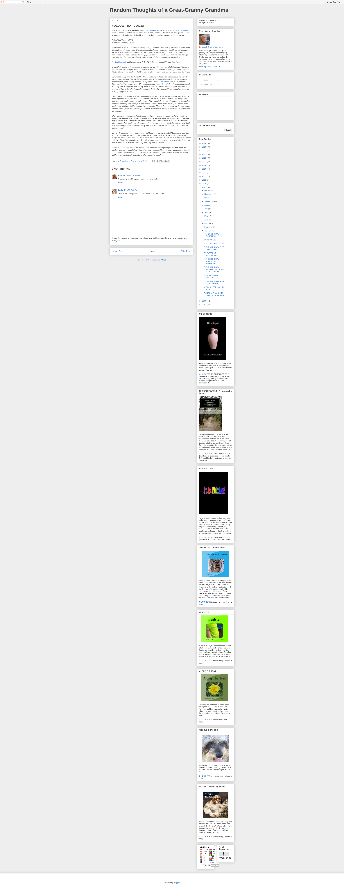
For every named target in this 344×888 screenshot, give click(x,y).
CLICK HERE (204, 374)
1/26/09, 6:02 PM (130, 190)
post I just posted (152, 30)
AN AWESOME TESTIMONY (210, 254)
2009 (204, 187)
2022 (204, 158)
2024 (204, 151)
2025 (204, 147)
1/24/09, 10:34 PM (133, 175)
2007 (204, 305)
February (208, 227)
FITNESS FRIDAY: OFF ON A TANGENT (214, 248)
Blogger (177, 883)
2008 (204, 301)
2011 (204, 180)
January (208, 231)
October (208, 198)
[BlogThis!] (161, 161)
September (209, 201)
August (207, 205)
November (209, 194)
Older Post (185, 251)
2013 (204, 172)
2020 (204, 165)
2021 (204, 161)
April (206, 220)
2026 (204, 143)
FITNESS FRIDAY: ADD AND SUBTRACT (214, 282)
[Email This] (158, 161)
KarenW (121, 175)
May (206, 216)
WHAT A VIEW (210, 240)
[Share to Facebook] (166, 161)
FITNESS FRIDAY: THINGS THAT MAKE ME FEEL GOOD (214, 269)
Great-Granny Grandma (212, 47)
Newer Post (117, 251)
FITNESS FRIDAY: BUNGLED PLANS (212, 235)
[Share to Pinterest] (168, 161)
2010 (204, 183)
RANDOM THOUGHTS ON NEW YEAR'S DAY (214, 294)
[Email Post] (153, 161)
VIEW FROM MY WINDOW (211, 276)
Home (152, 251)
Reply (120, 182)
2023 (204, 154)
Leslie (120, 190)
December (209, 190)
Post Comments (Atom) (156, 260)
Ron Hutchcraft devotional (178, 30)
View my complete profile (209, 66)
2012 (204, 176)
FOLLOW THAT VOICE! (214, 243)
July (206, 209)
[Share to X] (163, 161)
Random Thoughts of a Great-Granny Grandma (169, 10)
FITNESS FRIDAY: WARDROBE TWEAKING (211, 261)
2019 (204, 169)
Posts (205, 80)
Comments (207, 85)
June (206, 212)
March (207, 223)
